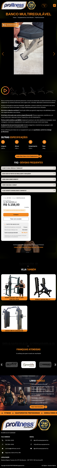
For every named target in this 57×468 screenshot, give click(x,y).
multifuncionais (39, 17)
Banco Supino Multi (42, 299)
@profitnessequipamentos (41, 440)
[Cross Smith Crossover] (14, 319)
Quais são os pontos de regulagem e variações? (16, 174)
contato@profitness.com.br (12, 448)
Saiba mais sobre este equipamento (27, 156)
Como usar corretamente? (10, 179)
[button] (54, 5)
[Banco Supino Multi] (43, 287)
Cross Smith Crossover (14, 331)
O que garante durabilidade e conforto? (14, 190)
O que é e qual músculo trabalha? (12, 168)
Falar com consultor (16, 219)
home (14, 17)
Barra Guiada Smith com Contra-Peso (14, 298)
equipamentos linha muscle (26, 17)
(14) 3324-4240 (9, 440)
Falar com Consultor (37, 407)
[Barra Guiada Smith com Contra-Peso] (14, 287)
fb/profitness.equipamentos (41, 444)
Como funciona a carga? (9, 185)
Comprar (16, 214)
